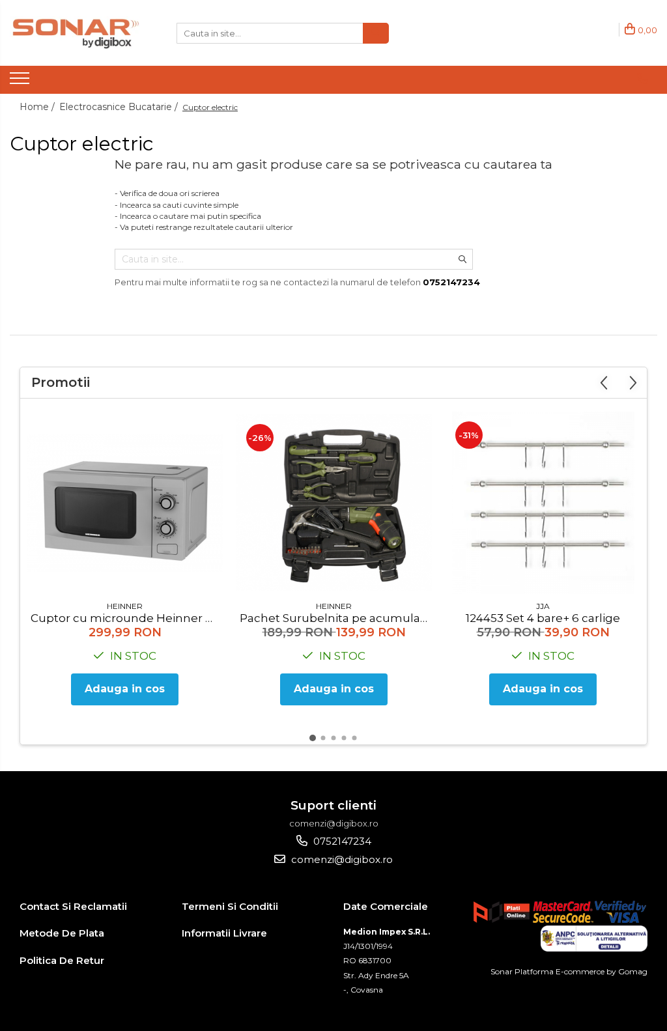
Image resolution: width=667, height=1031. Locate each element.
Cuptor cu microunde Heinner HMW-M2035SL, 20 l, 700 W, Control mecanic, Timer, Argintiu (127, 618)
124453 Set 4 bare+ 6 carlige (543, 618)
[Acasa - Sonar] (75, 32)
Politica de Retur (62, 960)
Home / (38, 107)
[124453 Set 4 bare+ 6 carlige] (543, 503)
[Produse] (21, 82)
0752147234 (341, 841)
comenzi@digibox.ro (341, 859)
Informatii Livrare (224, 933)
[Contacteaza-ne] (642, 79)
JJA (543, 606)
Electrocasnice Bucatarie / (119, 107)
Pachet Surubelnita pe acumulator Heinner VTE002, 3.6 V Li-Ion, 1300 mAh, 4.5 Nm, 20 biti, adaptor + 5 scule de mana (336, 618)
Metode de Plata (62, 933)
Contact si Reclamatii (73, 906)
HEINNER (125, 606)
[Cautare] (376, 33)
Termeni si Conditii (230, 906)
